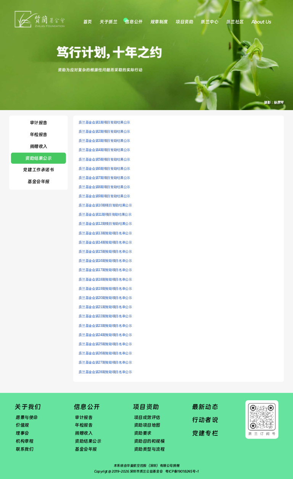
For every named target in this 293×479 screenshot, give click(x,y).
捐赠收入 (38, 146)
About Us (261, 21)
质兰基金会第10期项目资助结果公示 (105, 206)
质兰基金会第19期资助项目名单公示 (105, 289)
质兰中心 (209, 21)
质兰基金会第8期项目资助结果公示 (104, 187)
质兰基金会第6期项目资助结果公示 (104, 168)
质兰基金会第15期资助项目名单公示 (105, 252)
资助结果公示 (38, 158)
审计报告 (38, 122)
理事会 (22, 433)
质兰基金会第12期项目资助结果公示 (105, 224)
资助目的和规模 (149, 441)
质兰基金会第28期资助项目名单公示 (105, 372)
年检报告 (38, 134)
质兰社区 (235, 21)
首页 (87, 21)
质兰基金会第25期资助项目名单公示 (105, 344)
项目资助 (184, 21)
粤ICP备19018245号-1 (182, 471)
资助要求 (142, 433)
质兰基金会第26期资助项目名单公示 (105, 354)
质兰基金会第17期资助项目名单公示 (105, 270)
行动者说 (205, 420)
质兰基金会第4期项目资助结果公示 (104, 150)
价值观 (22, 425)
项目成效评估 (147, 417)
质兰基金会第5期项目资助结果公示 (104, 159)
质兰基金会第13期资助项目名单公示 (105, 233)
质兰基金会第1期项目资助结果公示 (104, 122)
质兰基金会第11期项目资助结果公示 (105, 215)
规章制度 (159, 21)
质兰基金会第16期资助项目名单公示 (105, 261)
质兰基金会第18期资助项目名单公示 (105, 279)
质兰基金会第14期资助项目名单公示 (105, 242)
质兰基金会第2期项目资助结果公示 (104, 131)
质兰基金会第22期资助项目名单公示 (105, 316)
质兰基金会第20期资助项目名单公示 (105, 298)
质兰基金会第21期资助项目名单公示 (105, 307)
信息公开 (133, 21)
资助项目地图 (147, 425)
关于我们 (27, 407)
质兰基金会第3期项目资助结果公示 (104, 141)
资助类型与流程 (149, 449)
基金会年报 (38, 181)
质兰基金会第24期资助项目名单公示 (105, 335)
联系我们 (24, 449)
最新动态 (205, 407)
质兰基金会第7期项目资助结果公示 (104, 178)
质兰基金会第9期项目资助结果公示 (104, 196)
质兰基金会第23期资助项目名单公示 (105, 326)
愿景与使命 (27, 417)
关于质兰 (108, 21)
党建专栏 (205, 433)
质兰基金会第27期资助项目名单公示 (105, 363)
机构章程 (24, 441)
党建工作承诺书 (38, 169)
